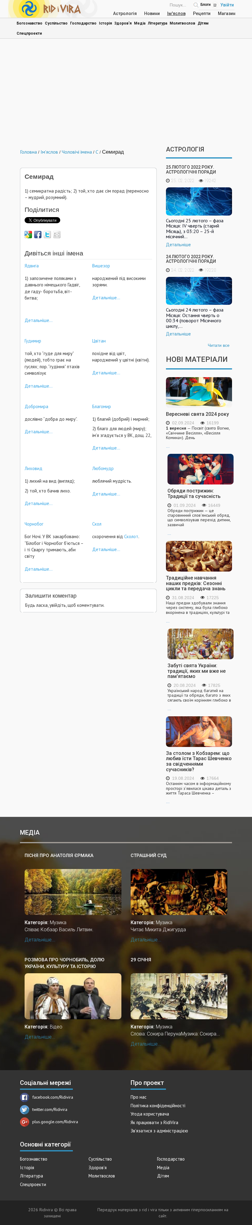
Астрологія (125, 13)
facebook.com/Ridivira (52, 1097)
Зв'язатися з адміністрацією (159, 1131)
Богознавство (29, 23)
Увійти (227, 4)
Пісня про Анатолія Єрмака (59, 855)
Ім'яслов (176, 13)
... (198, 437)
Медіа (139, 23)
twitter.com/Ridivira (49, 1109)
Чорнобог (34, 524)
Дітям (203, 23)
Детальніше (178, 244)
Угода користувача (150, 1114)
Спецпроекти (29, 33)
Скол (96, 524)
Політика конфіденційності (158, 1105)
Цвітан (99, 341)
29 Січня (141, 960)
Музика (58, 922)
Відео (56, 1027)
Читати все (219, 345)
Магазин (226, 13)
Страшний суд (149, 855)
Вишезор (101, 266)
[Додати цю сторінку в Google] (28, 234)
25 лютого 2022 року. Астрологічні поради (191, 169)
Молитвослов (182, 23)
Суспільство (56, 23)
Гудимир (33, 341)
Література (157, 23)
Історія (105, 23)
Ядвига (32, 266)
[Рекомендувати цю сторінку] (57, 234)
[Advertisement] (126, 94)
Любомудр (103, 468)
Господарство (83, 23)
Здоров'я (123, 23)
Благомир (101, 406)
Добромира (36, 406)
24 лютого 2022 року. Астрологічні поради (191, 259)
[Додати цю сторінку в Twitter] (47, 234)
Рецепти (202, 13)
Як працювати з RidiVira (154, 1122)
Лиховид (33, 468)
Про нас (139, 1097)
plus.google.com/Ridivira (55, 1121)
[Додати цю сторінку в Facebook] (37, 234)
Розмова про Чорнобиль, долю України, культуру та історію (64, 963)
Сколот (131, 536)
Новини (152, 13)
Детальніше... (39, 320)
